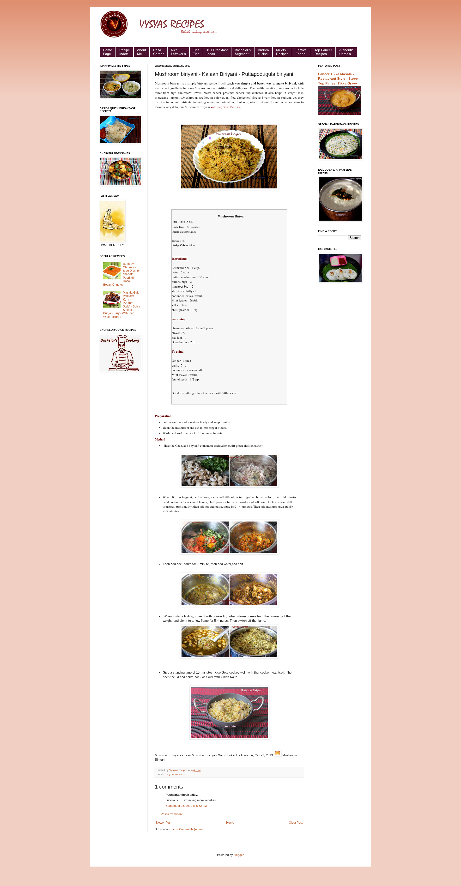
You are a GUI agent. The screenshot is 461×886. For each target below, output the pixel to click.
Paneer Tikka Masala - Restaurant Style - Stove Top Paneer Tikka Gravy (338, 78)
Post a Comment (171, 814)
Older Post (296, 822)
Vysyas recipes (178, 770)
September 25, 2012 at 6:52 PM (186, 806)
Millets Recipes (282, 52)
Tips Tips (196, 52)
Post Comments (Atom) (188, 829)
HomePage (107, 52)
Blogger (238, 855)
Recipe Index (124, 52)
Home (230, 822)
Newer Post (163, 822)
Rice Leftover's (178, 52)
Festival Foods (301, 52)
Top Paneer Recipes (323, 52)
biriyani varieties (175, 774)
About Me (141, 52)
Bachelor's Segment (243, 52)
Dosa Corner (158, 52)
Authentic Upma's (346, 52)
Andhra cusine (263, 52)
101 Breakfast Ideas (217, 52)
